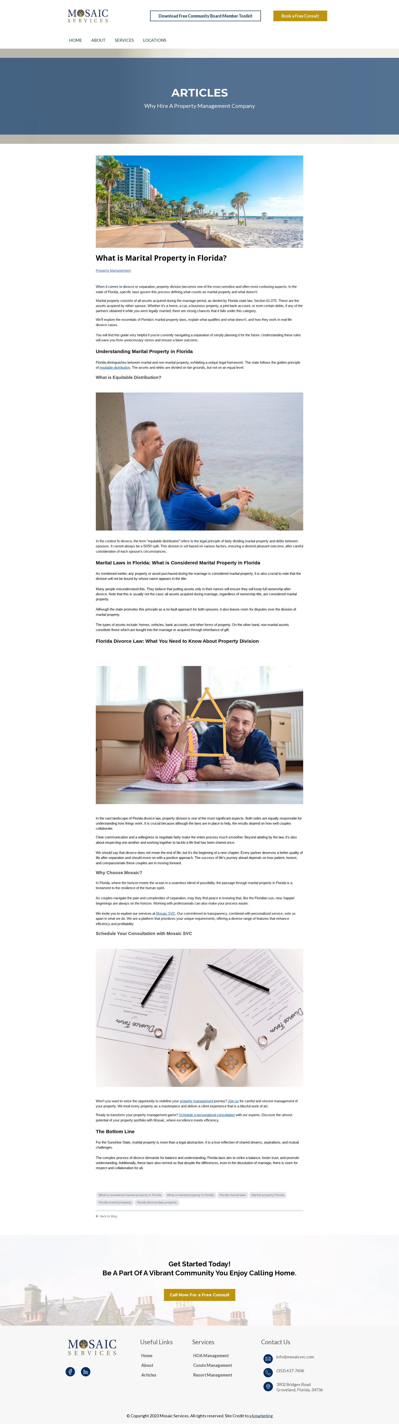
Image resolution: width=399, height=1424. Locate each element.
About (98, 40)
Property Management (113, 270)
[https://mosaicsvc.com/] (103, 16)
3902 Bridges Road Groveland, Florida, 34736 (299, 1387)
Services (124, 40)
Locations (154, 40)
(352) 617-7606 (290, 1370)
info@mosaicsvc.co (293, 1356)
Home (75, 40)
